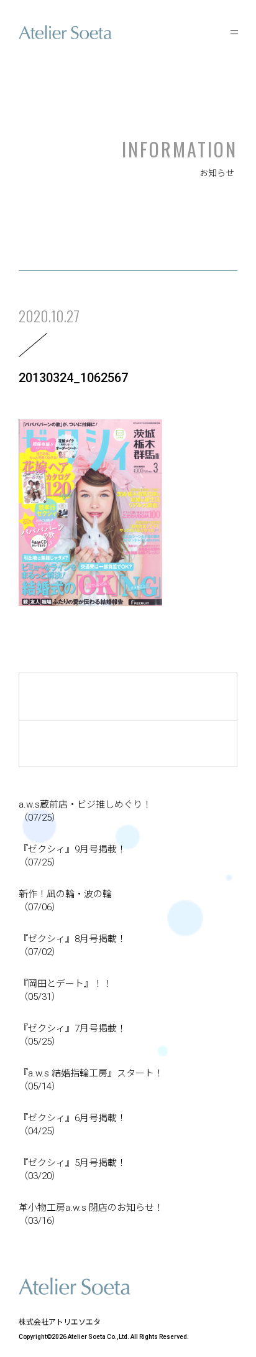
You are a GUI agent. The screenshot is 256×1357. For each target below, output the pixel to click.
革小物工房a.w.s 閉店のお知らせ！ (91, 1214)
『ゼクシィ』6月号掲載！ (72, 1124)
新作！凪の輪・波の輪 (65, 900)
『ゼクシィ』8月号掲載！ (72, 945)
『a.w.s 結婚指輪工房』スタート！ (91, 1080)
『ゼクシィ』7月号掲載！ (72, 1035)
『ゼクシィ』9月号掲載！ (72, 856)
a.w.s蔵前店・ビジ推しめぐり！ (85, 811)
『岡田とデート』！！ (65, 990)
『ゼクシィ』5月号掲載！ (72, 1169)
